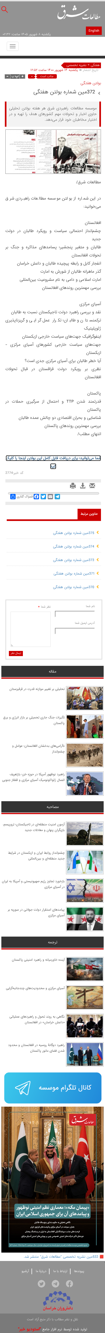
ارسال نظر (16, 653)
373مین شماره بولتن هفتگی (73, 560)
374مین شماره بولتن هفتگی (73, 546)
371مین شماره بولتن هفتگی (74, 573)
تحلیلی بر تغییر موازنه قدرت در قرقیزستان (37, 689)
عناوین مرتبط (89, 513)
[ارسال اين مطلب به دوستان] (91, 487)
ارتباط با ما (60, 1271)
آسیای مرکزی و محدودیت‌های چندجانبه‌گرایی (35, 988)
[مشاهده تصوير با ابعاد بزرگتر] (93, 137)
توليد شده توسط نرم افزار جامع (52, 1329)
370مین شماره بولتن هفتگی (73, 587)
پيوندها (79, 1271)
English (94, 30)
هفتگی (95, 65)
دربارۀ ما (41, 1271)
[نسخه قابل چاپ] (71, 487)
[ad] (52, 1088)
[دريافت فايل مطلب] (81, 487)
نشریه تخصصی (76, 65)
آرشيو (25, 1271)
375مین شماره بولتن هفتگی (73, 533)
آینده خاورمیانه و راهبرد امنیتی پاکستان (38, 959)
